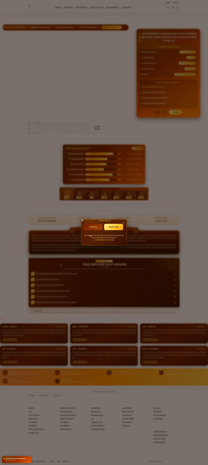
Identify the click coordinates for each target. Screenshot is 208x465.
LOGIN (93, 227)
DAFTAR (113, 227)
